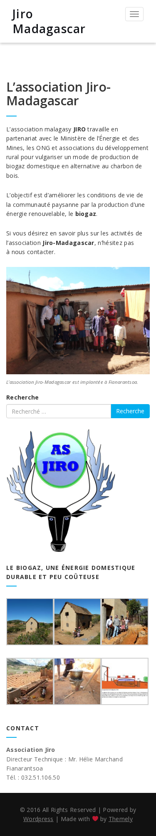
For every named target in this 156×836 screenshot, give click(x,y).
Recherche (22, 397)
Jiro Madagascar (49, 21)
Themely (121, 819)
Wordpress (38, 819)
